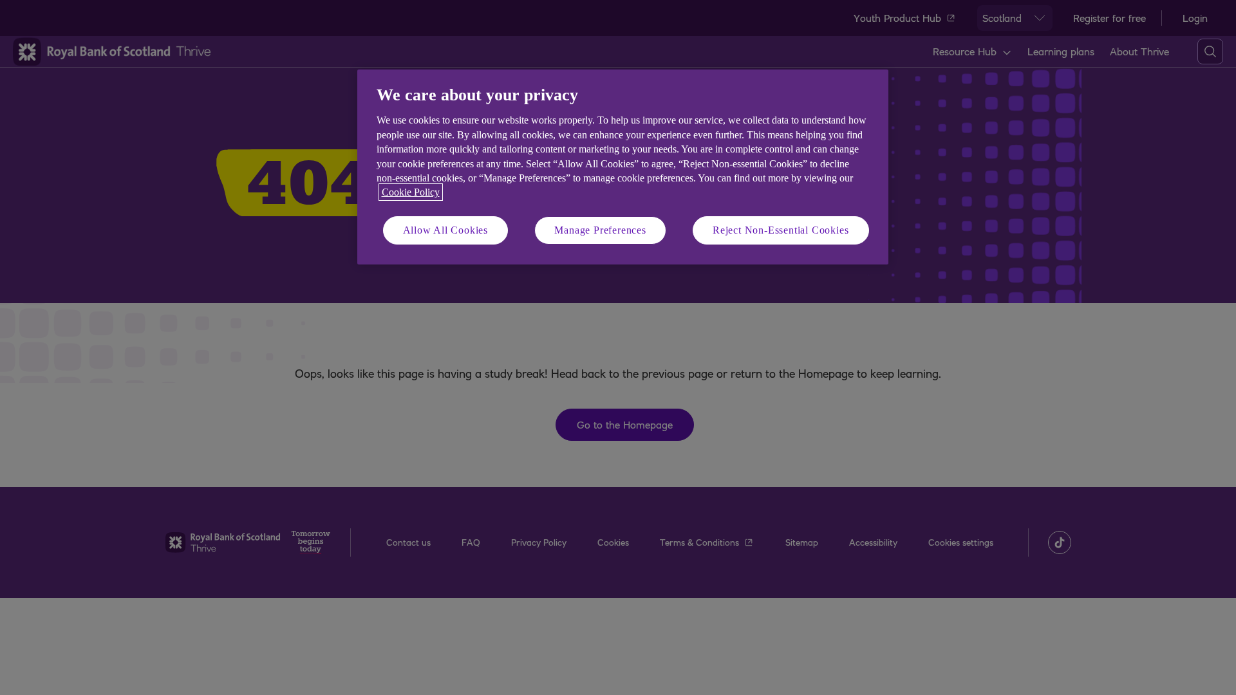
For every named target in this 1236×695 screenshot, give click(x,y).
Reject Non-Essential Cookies (780, 230)
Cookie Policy (411, 192)
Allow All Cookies (446, 230)
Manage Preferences (600, 230)
